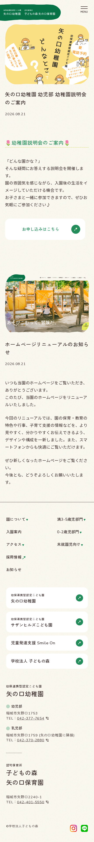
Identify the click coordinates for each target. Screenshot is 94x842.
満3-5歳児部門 (70, 519)
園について (16, 519)
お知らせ (14, 570)
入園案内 (14, 532)
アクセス (14, 544)
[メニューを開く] (84, 9)
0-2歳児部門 (68, 532)
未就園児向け (69, 544)
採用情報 (14, 557)
